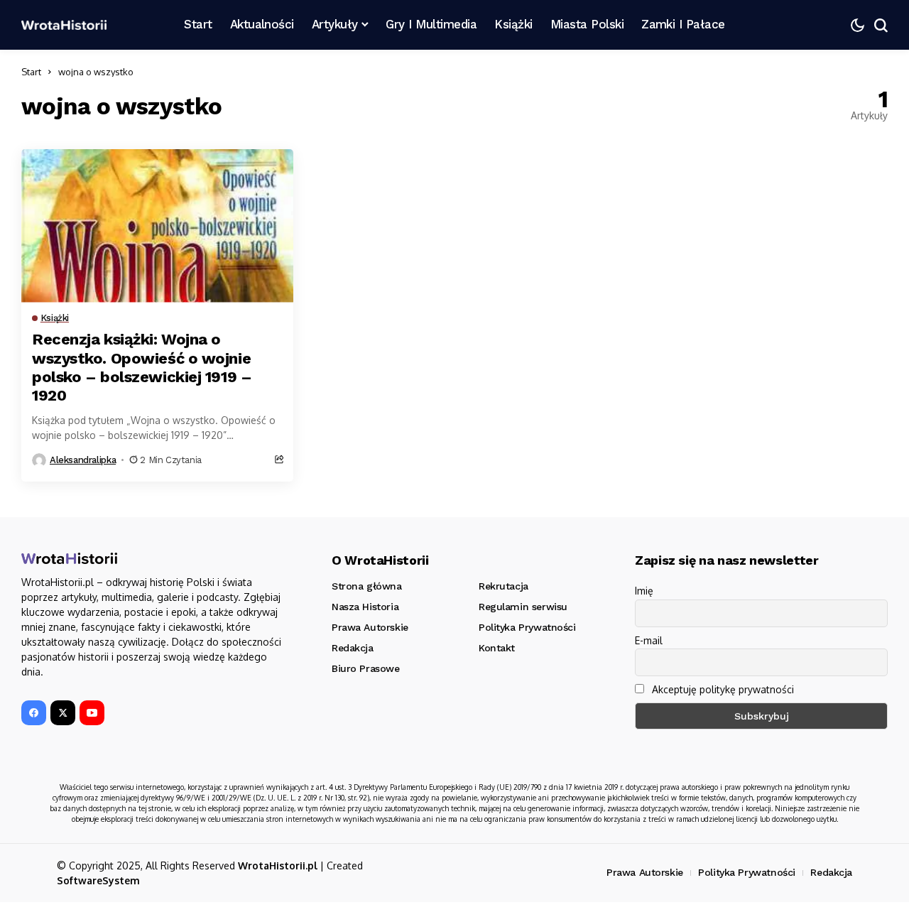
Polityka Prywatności (746, 872)
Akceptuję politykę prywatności (721, 689)
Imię (644, 591)
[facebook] (33, 712)
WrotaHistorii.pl (277, 865)
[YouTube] (92, 712)
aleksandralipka (83, 460)
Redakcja (831, 872)
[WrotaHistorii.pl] (64, 25)
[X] (62, 712)
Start (31, 71)
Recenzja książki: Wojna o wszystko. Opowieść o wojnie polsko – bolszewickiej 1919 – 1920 (141, 367)
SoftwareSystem (98, 880)
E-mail (649, 640)
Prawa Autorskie (644, 872)
